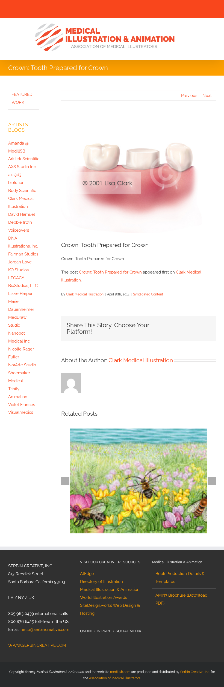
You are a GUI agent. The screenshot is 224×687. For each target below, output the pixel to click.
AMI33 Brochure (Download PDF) (181, 599)
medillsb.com (120, 672)
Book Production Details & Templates (180, 577)
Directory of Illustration (101, 581)
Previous (189, 95)
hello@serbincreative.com (44, 629)
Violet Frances (21, 404)
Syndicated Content (148, 294)
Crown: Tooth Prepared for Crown (110, 272)
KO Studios (18, 270)
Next (207, 95)
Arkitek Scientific (23, 158)
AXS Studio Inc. (22, 166)
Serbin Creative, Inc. (195, 672)
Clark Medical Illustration (85, 294)
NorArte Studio (22, 365)
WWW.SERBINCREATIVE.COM (37, 645)
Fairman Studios (23, 254)
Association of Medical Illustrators (114, 678)
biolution (16, 182)
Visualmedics (20, 412)
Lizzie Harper (20, 293)
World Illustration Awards (103, 597)
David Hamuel (21, 214)
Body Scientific (22, 190)
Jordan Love (20, 262)
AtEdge (87, 573)
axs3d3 (14, 174)
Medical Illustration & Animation (110, 589)
